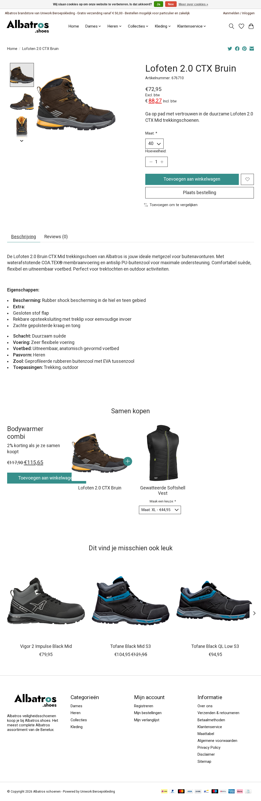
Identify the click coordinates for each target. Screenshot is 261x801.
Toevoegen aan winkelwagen (192, 179)
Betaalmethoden (211, 720)
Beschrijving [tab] (23, 236)
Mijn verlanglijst (146, 720)
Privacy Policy (209, 747)
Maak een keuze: (163, 501)
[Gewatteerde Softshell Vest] (163, 453)
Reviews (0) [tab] (56, 236)
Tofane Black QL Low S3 (215, 646)
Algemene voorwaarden (217, 740)
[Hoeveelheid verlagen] (150, 161)
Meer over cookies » (193, 4)
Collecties (79, 720)
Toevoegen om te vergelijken (174, 205)
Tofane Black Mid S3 (130, 646)
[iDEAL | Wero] (164, 791)
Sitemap (204, 761)
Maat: (151, 133)
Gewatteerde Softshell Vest (162, 490)
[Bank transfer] (198, 791)
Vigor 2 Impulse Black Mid (46, 646)
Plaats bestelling (199, 192)
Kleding (77, 727)
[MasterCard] (181, 791)
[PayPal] (172, 791)
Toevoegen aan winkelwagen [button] (46, 477)
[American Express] (231, 791)
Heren (76, 713)
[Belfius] (223, 791)
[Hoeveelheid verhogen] (161, 161)
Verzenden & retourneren (218, 713)
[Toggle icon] (231, 26)
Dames (76, 706)
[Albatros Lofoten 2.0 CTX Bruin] (100, 453)
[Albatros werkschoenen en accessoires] (27, 26)
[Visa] (189, 791)
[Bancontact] (206, 791)
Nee (171, 4)
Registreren (143, 706)
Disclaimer (206, 754)
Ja (158, 4)
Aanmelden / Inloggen (239, 13)
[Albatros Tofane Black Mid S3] (130, 601)
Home (73, 26)
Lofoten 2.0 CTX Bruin (99, 487)
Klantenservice (190, 26)
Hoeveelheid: (155, 151)
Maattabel (206, 733)
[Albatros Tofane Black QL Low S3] (215, 601)
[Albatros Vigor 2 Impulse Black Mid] (46, 601)
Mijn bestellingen (148, 713)
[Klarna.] (240, 791)
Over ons (205, 706)
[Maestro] (215, 791)
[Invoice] (248, 791)
